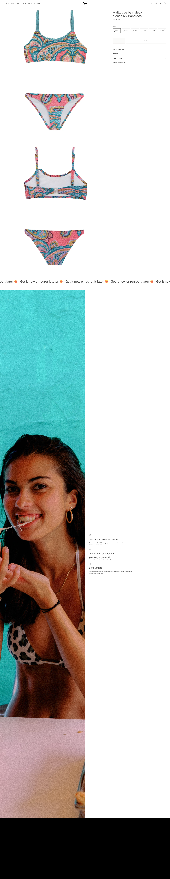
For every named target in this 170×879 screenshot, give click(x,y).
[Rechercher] (156, 3)
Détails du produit (118, 49)
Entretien (116, 54)
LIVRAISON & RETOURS (119, 62)
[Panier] (165, 3)
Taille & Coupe (117, 58)
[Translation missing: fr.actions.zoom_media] (54, 68)
